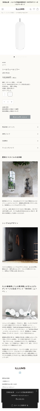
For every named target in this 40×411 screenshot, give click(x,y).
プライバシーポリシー (8, 387)
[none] (5, 94)
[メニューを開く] (3, 9)
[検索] (30, 9)
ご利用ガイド (5, 381)
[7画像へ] (25, 56)
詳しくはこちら (20, 398)
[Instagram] (20, 373)
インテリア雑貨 (10, 12)
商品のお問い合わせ (20, 117)
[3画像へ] (18, 56)
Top (2, 12)
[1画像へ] (14, 56)
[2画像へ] (16, 56)
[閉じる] (36, 391)
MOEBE (4, 62)
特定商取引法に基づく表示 (9, 384)
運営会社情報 (5, 378)
